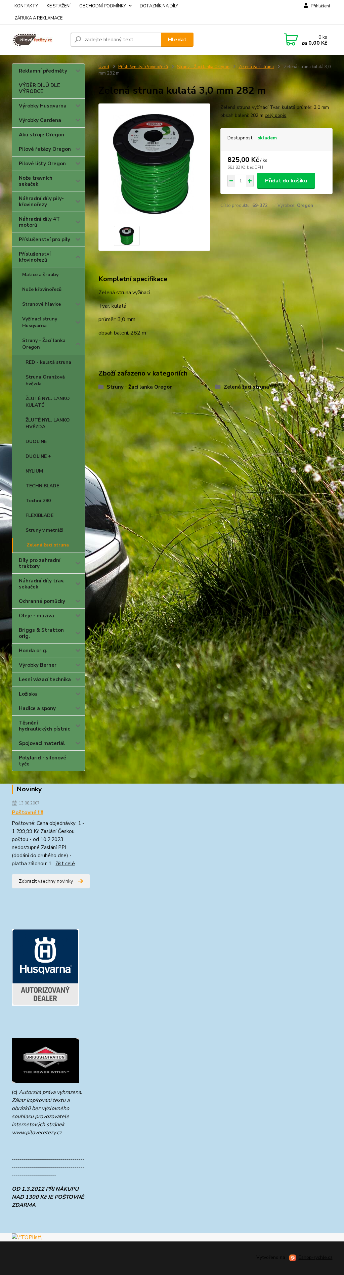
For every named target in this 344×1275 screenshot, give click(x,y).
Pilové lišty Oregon (42, 163)
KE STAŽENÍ (59, 6)
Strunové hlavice (41, 304)
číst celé (65, 863)
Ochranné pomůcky (42, 601)
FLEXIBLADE (39, 515)
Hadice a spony (37, 708)
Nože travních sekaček (35, 181)
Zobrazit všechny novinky (46, 881)
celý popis (275, 115)
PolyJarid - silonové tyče (42, 760)
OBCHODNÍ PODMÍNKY (102, 6)
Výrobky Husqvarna (43, 105)
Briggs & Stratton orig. (41, 633)
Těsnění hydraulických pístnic (44, 725)
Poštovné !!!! (27, 812)
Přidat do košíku (286, 180)
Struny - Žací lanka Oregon (44, 343)
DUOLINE (36, 441)
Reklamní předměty (43, 71)
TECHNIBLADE (42, 486)
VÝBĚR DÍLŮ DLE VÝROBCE (39, 88)
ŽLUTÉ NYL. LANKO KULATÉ (48, 401)
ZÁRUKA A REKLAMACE (38, 18)
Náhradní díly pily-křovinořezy (41, 201)
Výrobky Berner (37, 665)
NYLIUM (34, 471)
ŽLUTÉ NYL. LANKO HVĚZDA (48, 423)
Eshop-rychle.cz (316, 1257)
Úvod (103, 67)
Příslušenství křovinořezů (35, 257)
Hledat (177, 39)
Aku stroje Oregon (41, 134)
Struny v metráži (44, 530)
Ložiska (28, 694)
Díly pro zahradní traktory (39, 563)
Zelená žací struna (48, 545)
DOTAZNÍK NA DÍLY (159, 6)
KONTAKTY (26, 6)
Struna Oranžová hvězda (45, 380)
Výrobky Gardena (40, 120)
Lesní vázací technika (45, 679)
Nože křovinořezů (41, 289)
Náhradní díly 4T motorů (39, 222)
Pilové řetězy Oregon (45, 149)
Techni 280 (38, 500)
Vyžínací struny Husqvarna (39, 322)
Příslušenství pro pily (44, 239)
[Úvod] (38, 40)
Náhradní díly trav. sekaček (41, 583)
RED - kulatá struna (48, 362)
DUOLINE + (38, 456)
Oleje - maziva (36, 615)
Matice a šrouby (40, 274)
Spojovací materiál (42, 743)
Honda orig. (33, 650)
